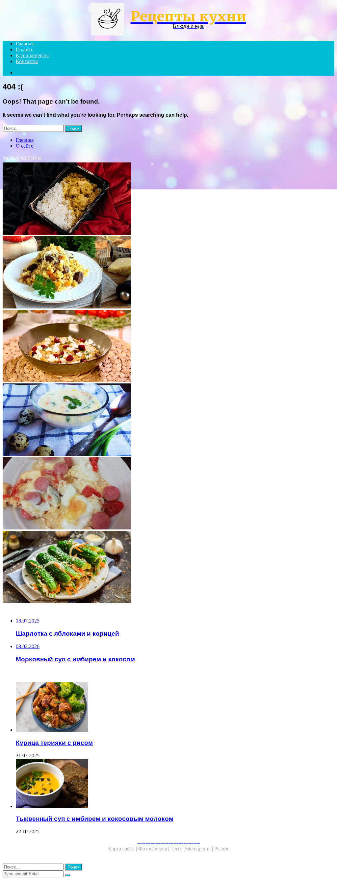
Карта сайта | (123, 848)
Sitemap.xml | (199, 848)
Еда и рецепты (32, 55)
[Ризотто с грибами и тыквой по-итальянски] (168, 273)
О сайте (24, 49)
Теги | (177, 848)
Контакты (27, 61)
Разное (221, 848)
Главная (25, 43)
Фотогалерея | (154, 848)
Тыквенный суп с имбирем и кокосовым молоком (94, 818)
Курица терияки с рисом (54, 742)
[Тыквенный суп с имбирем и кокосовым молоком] (175, 784)
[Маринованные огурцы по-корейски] (168, 567)
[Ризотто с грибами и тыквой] (168, 346)
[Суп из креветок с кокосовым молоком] (168, 420)
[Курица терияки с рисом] (175, 707)
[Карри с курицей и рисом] (168, 199)
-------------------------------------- (168, 842)
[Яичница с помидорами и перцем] (168, 494)
